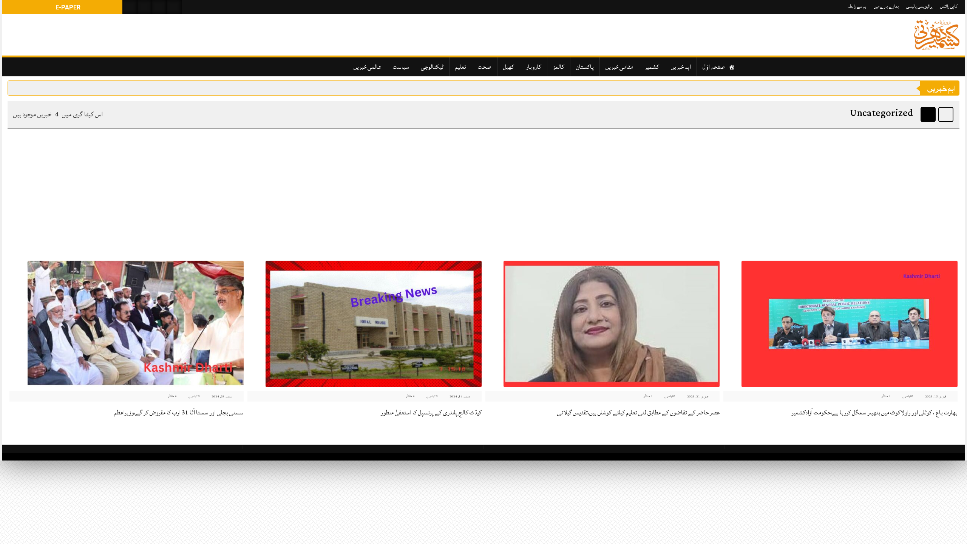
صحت (484, 67)
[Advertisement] (483, 193)
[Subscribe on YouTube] (159, 7)
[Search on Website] (129, 7)
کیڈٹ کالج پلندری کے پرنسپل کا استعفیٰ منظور (431, 412)
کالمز (558, 67)
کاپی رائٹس (949, 6)
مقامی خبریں (619, 67)
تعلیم (460, 67)
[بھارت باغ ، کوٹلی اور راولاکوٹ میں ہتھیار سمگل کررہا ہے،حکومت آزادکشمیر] (849, 324)
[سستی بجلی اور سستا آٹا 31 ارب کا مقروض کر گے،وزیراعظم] (136, 324)
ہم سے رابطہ (857, 6)
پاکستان (585, 67)
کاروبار (533, 67)
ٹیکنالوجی (432, 67)
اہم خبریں (681, 67)
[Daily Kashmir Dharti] (936, 35)
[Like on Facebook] (144, 7)
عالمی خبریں (367, 67)
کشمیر (652, 67)
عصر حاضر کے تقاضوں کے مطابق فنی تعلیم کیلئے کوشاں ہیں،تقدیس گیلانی (638, 412)
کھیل (508, 67)
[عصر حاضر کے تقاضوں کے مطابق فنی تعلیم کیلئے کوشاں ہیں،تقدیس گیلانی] (612, 324)
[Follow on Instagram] (174, 7)
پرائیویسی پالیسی (919, 6)
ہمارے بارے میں (886, 6)
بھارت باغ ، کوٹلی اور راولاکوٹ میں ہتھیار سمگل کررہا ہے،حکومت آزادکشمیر (874, 412)
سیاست (401, 67)
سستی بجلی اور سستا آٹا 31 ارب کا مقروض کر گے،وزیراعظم (179, 412)
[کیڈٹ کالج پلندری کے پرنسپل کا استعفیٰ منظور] (374, 324)
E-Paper (67, 7)
